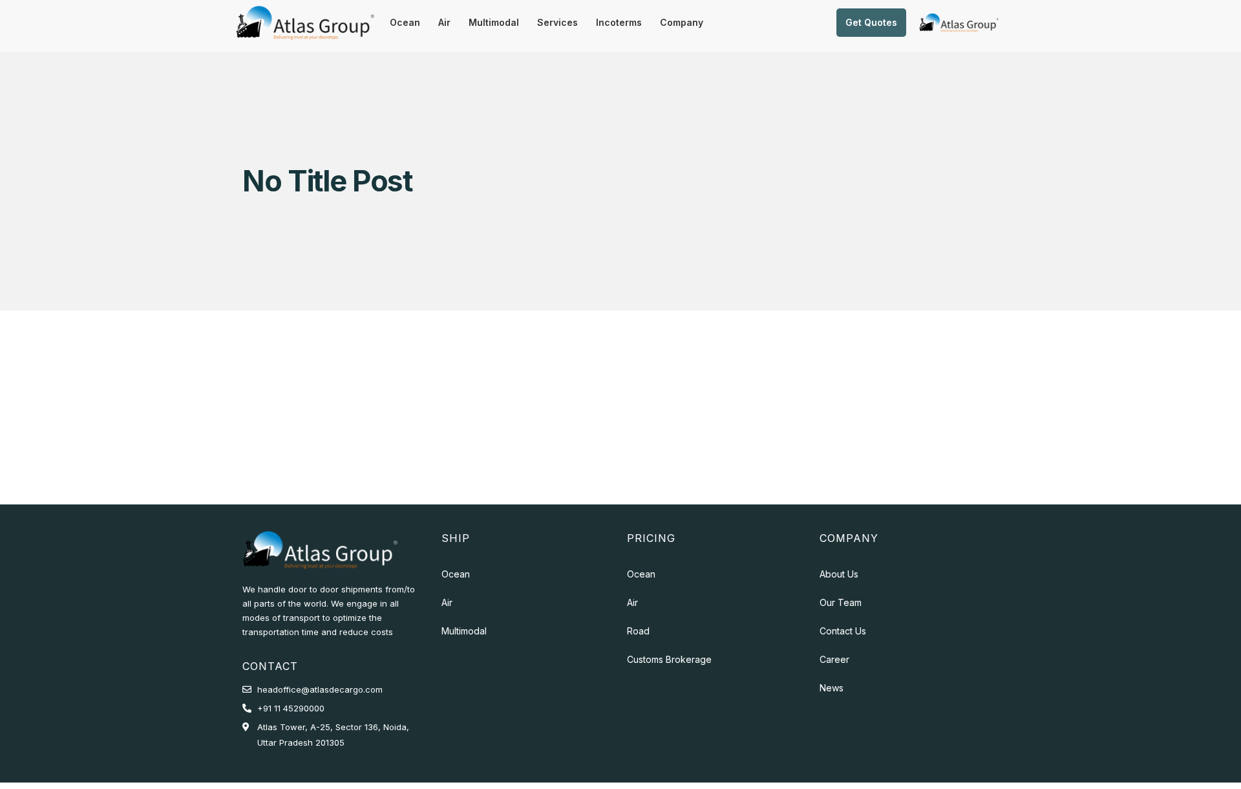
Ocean (405, 22)
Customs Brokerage (669, 659)
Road (638, 630)
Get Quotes (871, 22)
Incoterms (619, 22)
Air (444, 22)
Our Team (841, 602)
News (831, 687)
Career (834, 659)
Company (681, 22)
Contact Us (843, 630)
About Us (839, 573)
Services (557, 22)
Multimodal (494, 22)
